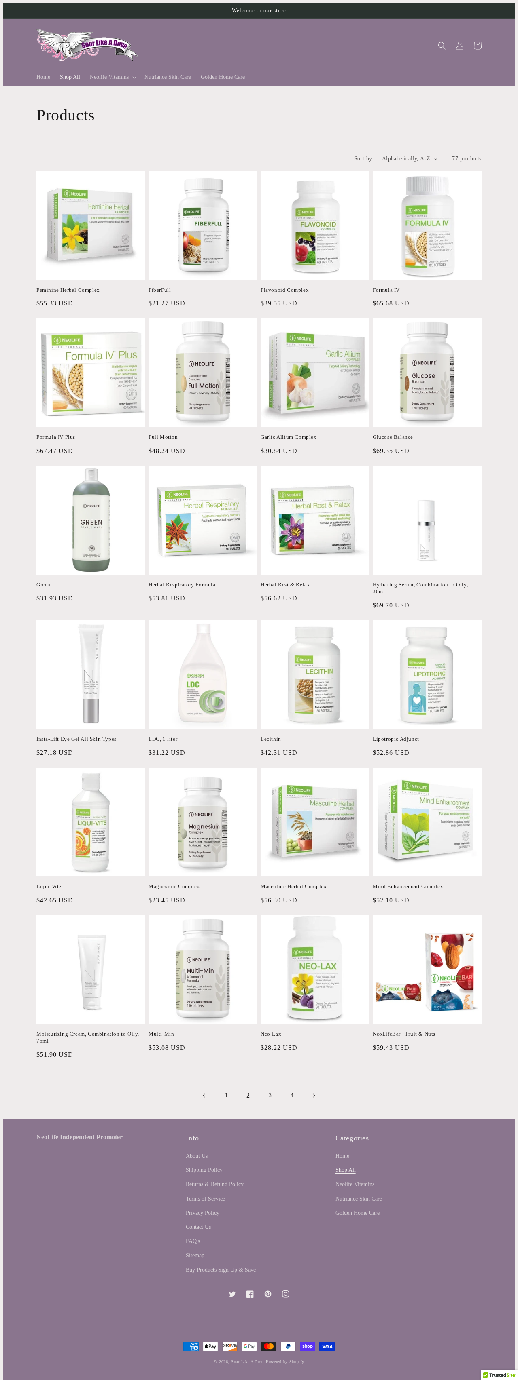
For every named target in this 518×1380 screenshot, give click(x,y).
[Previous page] (204, 1095)
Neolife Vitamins (354, 1184)
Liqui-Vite (49, 886)
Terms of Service (205, 1199)
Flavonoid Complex (285, 290)
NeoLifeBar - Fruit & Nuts (404, 1034)
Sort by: (364, 159)
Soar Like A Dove (247, 1361)
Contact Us (198, 1227)
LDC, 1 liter (163, 739)
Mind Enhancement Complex (408, 886)
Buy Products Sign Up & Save (221, 1270)
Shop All (345, 1170)
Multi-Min (161, 1034)
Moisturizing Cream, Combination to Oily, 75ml (87, 1037)
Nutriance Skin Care (358, 1199)
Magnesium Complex (174, 886)
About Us (197, 1156)
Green (43, 584)
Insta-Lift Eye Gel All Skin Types (76, 739)
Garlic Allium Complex (289, 437)
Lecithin (271, 739)
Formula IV (386, 290)
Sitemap (195, 1255)
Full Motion (163, 437)
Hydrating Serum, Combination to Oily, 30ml (420, 587)
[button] (112, 77)
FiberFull (160, 290)
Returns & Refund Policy (215, 1184)
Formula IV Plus (55, 437)
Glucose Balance (393, 437)
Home (342, 1156)
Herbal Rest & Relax (285, 584)
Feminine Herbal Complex (68, 290)
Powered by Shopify (285, 1361)
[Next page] (314, 1095)
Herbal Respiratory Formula (182, 584)
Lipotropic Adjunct (396, 739)
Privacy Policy (202, 1213)
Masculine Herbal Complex (294, 886)
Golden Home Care (357, 1213)
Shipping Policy (204, 1170)
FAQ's (193, 1241)
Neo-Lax (271, 1034)
